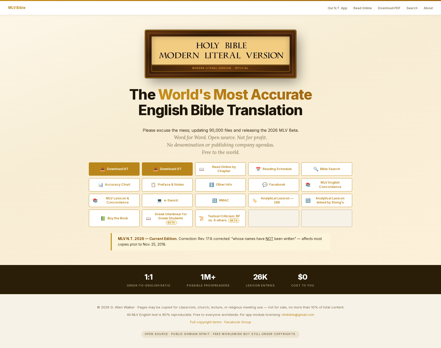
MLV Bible (17, 8)
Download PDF (389, 8)
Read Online (362, 8)
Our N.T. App (337, 8)
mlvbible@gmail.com (298, 315)
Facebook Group (237, 322)
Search (412, 8)
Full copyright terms (206, 322)
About (428, 8)
